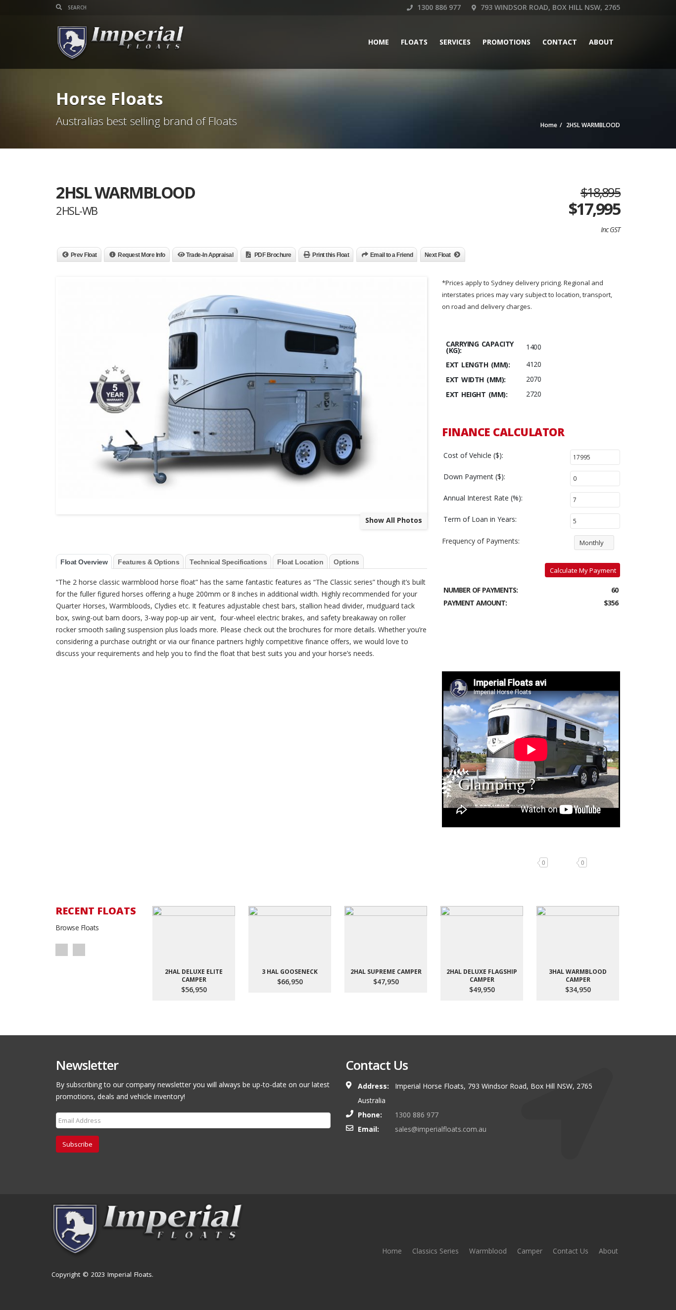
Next (79, 950)
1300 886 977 (438, 7)
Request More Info (141, 255)
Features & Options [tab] (148, 562)
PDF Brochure (272, 255)
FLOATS (414, 42)
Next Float (438, 255)
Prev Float (84, 255)
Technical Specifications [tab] (228, 562)
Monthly (591, 542)
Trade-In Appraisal (209, 255)
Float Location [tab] (300, 562)
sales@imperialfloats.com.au (440, 1129)
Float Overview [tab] (83, 562)
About (608, 1251)
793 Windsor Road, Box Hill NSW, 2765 (549, 7)
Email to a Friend (391, 255)
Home (392, 1251)
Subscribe (77, 1144)
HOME (378, 42)
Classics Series (435, 1251)
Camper (529, 1251)
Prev (61, 950)
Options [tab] (346, 562)
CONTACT (559, 42)
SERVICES (455, 42)
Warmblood (488, 1251)
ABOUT (601, 42)
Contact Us (570, 1251)
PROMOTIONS (507, 42)
